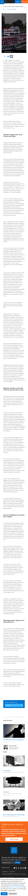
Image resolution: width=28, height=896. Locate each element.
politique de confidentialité (16, 887)
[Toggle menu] (5, 2)
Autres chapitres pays (11, 702)
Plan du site (16, 874)
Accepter (4, 893)
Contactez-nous (5, 871)
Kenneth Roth (13, 746)
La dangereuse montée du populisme (13, 739)
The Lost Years (7, 770)
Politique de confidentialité (7, 874)
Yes (4, 9)
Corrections (12, 871)
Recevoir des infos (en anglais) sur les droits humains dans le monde (14, 858)
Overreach (6, 792)
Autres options (13, 894)
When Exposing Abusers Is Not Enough (14, 815)
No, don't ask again (11, 9)
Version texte (23, 874)
